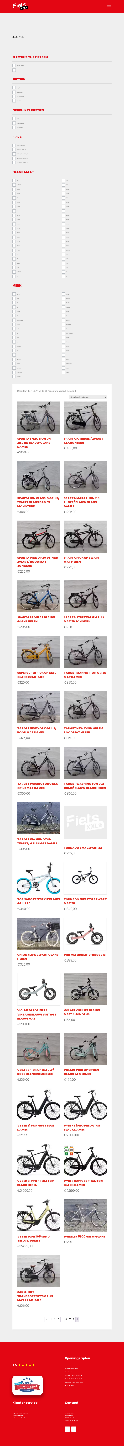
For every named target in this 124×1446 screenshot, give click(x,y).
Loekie (68, 320)
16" (67, 259)
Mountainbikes (20, 96)
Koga (67, 316)
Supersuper (19, 372)
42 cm (67, 202)
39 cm (67, 198)
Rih (17, 333)
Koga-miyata (20, 320)
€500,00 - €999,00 (21, 149)
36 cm (67, 193)
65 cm (67, 246)
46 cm (67, 211)
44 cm (67, 206)
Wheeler (19, 355)
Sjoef (67, 368)
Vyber (67, 372)
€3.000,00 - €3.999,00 (22, 162)
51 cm (18, 224)
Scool (18, 337)
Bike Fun (19, 359)
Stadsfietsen (20, 70)
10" (17, 254)
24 (67, 267)
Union (67, 346)
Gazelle (18, 311)
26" (67, 185)
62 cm (18, 246)
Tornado (19, 346)
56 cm (67, 232)
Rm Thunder (69, 333)
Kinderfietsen (20, 92)
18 (67, 263)
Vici (17, 350)
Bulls (67, 359)
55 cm (18, 232)
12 (17, 259)
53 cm (18, 228)
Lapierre (19, 368)
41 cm (18, 202)
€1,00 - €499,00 (21, 145)
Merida (18, 324)
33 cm (67, 189)
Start (14, 37)
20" (67, 180)
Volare (67, 350)
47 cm (18, 215)
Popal (67, 329)
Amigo (67, 294)
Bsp (17, 307)
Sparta (18, 342)
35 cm (18, 193)
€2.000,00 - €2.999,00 (22, 158)
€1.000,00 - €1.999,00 (22, 154)
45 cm (18, 211)
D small (68, 250)
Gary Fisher (69, 363)
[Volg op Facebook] (67, 1429)
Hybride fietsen (20, 65)
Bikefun (68, 303)
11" (67, 254)
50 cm (67, 219)
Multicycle (68, 324)
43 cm (18, 206)
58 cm (67, 237)
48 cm (67, 215)
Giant (18, 316)
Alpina (18, 294)
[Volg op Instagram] (73, 1429)
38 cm (18, 198)
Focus (18, 363)
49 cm (18, 219)
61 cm (67, 241)
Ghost (67, 311)
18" (17, 180)
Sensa (67, 337)
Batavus (68, 298)
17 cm (18, 263)
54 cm (67, 228)
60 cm (18, 241)
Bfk (17, 303)
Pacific (18, 329)
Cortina (68, 307)
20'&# (18, 267)
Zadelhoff (19, 376)
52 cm (67, 224)
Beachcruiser (69, 355)
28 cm (18, 189)
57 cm (18, 237)
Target (67, 342)
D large (18, 250)
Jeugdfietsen (20, 88)
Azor (18, 298)
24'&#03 (19, 185)
